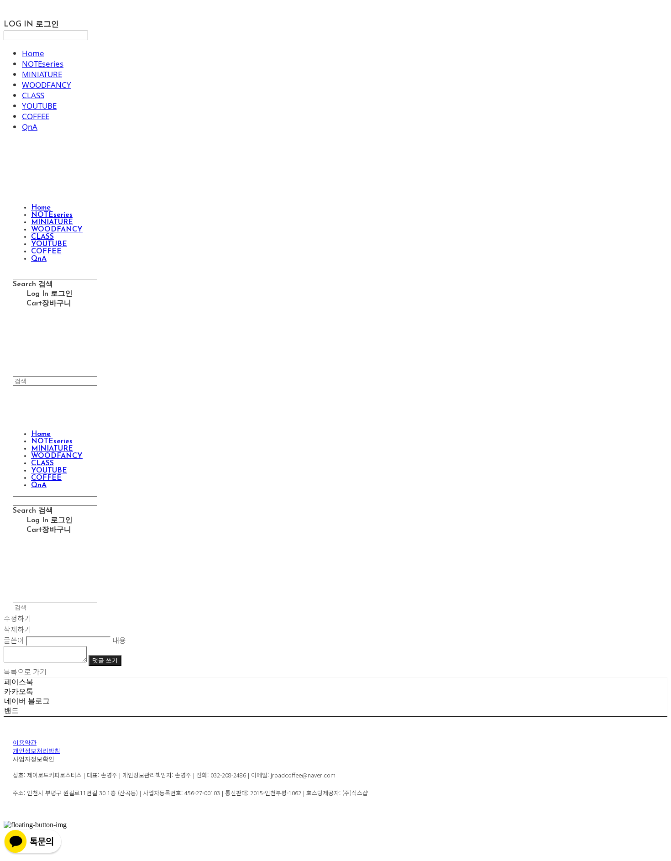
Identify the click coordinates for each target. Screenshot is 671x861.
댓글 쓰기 (105, 660)
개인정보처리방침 (36, 751)
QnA (29, 126)
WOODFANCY (46, 84)
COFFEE (35, 116)
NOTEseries (42, 63)
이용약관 (25, 743)
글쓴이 (14, 640)
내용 (119, 640)
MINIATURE (42, 74)
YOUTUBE (39, 105)
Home (33, 53)
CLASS (33, 95)
